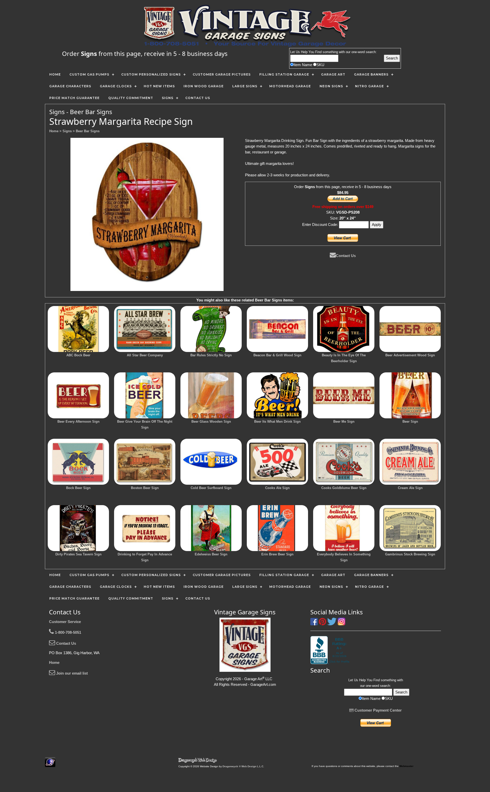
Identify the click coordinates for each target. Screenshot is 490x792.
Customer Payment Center (377, 710)
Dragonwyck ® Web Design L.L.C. (243, 766)
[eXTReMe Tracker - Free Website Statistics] (50, 764)
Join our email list (71, 673)
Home (54, 662)
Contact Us (346, 255)
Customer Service (65, 621)
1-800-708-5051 (67, 632)
